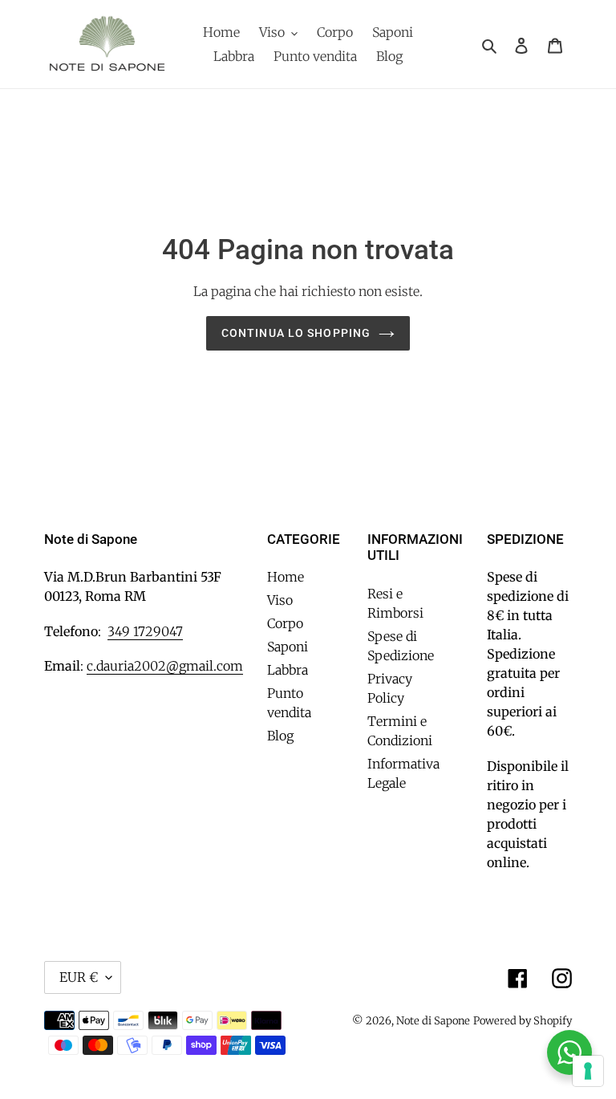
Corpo (285, 623)
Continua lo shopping (296, 332)
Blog (280, 736)
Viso (280, 600)
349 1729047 (145, 631)
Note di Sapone (433, 1021)
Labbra (287, 670)
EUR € (78, 977)
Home (285, 577)
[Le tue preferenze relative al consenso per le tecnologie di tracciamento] (588, 1071)
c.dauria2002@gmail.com (165, 666)
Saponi (287, 647)
